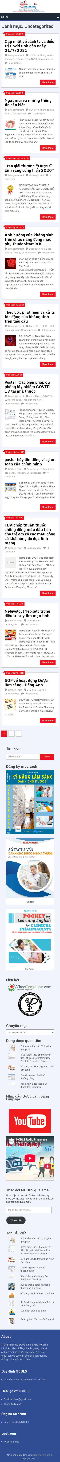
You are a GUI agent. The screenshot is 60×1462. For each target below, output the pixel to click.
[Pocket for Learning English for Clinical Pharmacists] (30, 969)
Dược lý (16, 252)
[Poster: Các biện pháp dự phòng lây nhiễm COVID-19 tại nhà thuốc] (10, 414)
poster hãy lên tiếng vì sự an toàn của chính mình (30, 461)
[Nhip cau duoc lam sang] (30, 1121)
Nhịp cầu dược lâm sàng (20, 1455)
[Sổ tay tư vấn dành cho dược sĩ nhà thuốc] (30, 903)
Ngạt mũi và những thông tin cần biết (28, 102)
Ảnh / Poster (35, 396)
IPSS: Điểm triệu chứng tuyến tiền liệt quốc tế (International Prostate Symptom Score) (35, 1057)
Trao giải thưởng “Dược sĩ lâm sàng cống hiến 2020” (29, 168)
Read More (48, 82)
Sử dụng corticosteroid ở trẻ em (37, 1293)
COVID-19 (34, 55)
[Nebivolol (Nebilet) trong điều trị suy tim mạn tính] (10, 635)
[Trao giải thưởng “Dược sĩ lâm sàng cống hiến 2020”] (10, 189)
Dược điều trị (35, 326)
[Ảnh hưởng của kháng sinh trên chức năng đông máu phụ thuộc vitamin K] (10, 263)
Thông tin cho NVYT (27, 59)
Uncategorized (45, 59)
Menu (4, 16)
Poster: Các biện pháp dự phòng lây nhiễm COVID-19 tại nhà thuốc (28, 386)
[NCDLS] (30, 6)
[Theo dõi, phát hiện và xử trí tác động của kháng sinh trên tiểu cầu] (10, 340)
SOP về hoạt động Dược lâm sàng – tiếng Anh (26, 682)
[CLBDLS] (30, 1004)
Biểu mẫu (31, 689)
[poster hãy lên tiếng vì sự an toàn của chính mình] (10, 487)
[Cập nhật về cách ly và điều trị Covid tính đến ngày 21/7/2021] (10, 73)
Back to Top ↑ (30, 1458)
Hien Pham (16, 469)
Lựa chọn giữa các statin (33, 1310)
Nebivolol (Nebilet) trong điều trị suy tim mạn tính (27, 613)
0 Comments (15, 63)
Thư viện (21, 473)
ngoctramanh (17, 55)
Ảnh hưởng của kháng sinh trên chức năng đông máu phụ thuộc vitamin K (29, 239)
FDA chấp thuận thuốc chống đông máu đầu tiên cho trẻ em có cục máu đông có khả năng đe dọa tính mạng (30, 534)
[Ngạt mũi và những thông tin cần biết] (10, 124)
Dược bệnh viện (37, 249)
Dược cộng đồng (13, 399)
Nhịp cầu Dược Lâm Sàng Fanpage (27, 1097)
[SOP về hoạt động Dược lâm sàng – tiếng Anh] (10, 704)
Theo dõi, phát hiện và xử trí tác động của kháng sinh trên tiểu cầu (30, 316)
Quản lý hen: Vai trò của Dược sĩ (37, 1319)
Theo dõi (15, 1220)
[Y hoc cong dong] (30, 990)
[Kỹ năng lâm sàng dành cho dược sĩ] (30, 833)
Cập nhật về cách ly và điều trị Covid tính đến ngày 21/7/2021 (29, 45)
